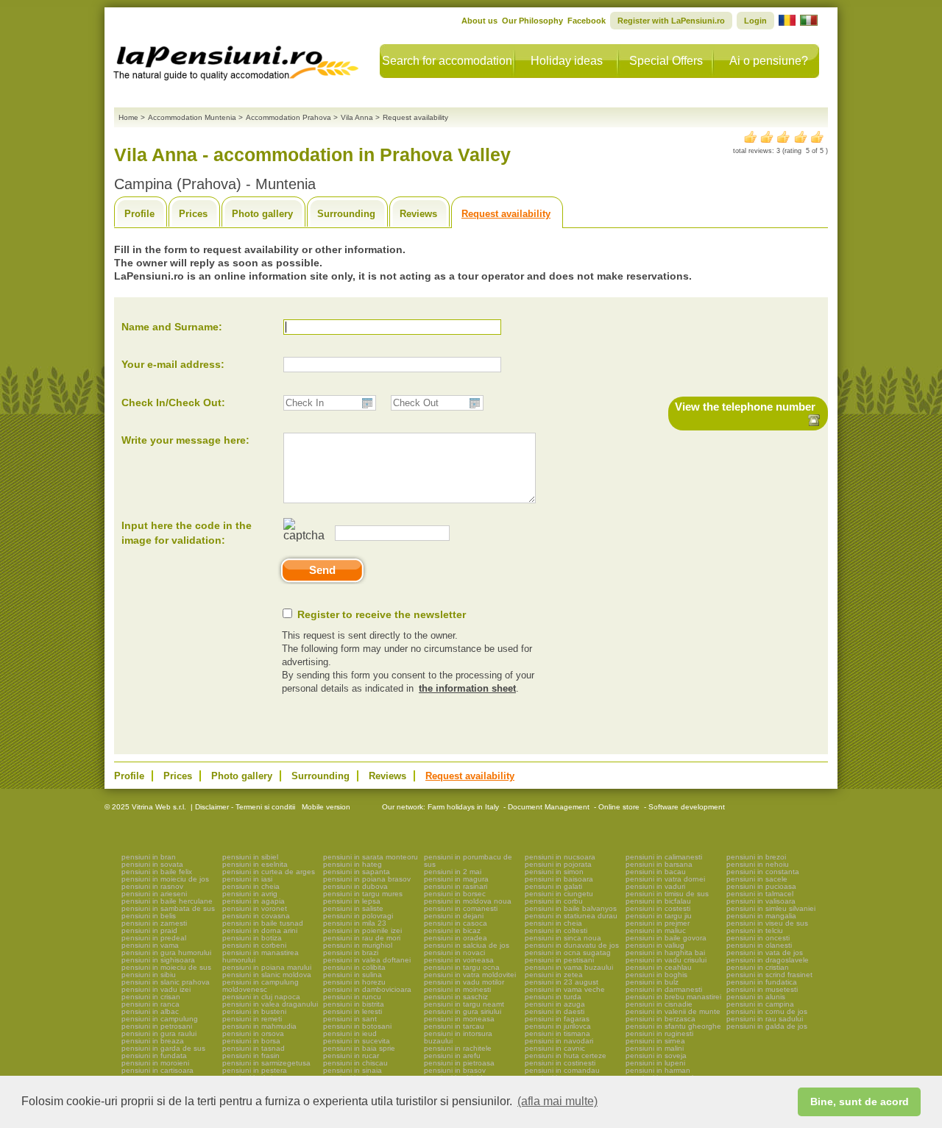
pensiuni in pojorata (558, 864)
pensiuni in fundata (154, 1055)
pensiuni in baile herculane (167, 901)
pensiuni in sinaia (352, 1070)
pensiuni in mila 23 (354, 923)
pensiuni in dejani (454, 916)
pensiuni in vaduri (655, 886)
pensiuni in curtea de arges (268, 872)
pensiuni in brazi (350, 952)
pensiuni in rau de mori (361, 938)
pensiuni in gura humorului (166, 952)
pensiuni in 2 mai (452, 872)
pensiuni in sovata (152, 864)
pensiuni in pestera (254, 1070)
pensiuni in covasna (256, 916)
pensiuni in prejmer (658, 923)
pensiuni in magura (456, 879)
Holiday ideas (567, 60)
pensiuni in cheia (251, 886)
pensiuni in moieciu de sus (166, 967)
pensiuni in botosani (357, 1026)
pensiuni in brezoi (756, 857)
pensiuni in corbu (554, 901)
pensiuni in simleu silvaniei (770, 908)
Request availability (505, 213)
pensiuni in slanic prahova (165, 982)
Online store (619, 807)
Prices (193, 213)
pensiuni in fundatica (761, 982)
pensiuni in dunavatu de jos (572, 945)
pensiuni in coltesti (556, 930)
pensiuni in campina (760, 1004)
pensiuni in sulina (352, 975)
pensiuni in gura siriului (462, 1011)
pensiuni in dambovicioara (367, 989)
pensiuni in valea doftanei (367, 960)
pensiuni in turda (553, 997)
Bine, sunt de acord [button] (859, 1101)
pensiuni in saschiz (456, 997)
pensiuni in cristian (757, 967)
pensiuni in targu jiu (659, 916)
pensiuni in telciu (754, 930)
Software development (686, 807)
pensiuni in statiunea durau (571, 916)
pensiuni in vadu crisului (666, 960)
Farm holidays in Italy (463, 807)
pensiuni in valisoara (761, 901)
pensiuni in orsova (253, 1033)
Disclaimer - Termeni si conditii (245, 807)
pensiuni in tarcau (454, 1026)
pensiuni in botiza (252, 938)
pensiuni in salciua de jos (466, 945)
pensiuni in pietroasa (459, 1063)
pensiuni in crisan (150, 997)
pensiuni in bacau (656, 872)
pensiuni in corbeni (254, 945)
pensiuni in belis (148, 916)
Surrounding (346, 213)
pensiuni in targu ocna (462, 967)
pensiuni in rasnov (152, 886)
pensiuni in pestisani (559, 960)
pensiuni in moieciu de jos (165, 879)
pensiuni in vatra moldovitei (470, 975)
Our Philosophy (532, 20)
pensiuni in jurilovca (558, 1026)
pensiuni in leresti (352, 1011)
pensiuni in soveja (656, 1055)
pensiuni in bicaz (452, 930)
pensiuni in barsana (659, 864)
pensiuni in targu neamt (464, 1004)
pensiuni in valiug (655, 945)
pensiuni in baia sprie (359, 1048)
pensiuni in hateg (352, 864)
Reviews (418, 213)
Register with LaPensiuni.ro (671, 20)
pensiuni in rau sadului (764, 1019)
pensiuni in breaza (152, 1041)
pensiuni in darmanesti (664, 989)
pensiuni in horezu (354, 982)
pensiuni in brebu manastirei (673, 997)
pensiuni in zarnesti (154, 923)
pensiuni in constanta (762, 872)
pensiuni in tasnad (253, 1048)
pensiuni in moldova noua (467, 901)
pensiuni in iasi (247, 879)
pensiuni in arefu (452, 1055)
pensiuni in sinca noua (563, 938)
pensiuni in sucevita (356, 1041)
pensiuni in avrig (249, 894)
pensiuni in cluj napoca (261, 997)
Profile (139, 213)
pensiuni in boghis (656, 975)
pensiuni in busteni (254, 1011)
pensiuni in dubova (355, 886)
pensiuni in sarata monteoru (370, 857)
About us (479, 20)
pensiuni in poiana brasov (367, 879)
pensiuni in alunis (755, 997)
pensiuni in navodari (559, 1041)
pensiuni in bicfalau (658, 901)
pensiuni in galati (553, 886)
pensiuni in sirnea (655, 1041)
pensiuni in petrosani (156, 1026)
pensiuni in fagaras (557, 1019)
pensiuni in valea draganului (270, 1004)
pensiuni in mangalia (761, 916)
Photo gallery (262, 213)
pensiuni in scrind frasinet (769, 975)
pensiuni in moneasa (459, 1019)
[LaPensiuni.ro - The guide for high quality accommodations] (238, 59)
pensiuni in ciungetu (559, 894)
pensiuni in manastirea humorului (260, 956)
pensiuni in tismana (557, 1033)
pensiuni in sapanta (356, 872)
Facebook (586, 20)
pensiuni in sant (350, 1019)
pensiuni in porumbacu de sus (468, 860)
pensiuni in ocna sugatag (568, 952)
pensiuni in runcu (352, 997)
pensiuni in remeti (252, 1019)
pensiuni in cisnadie (659, 1004)
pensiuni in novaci (454, 952)
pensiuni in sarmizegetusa (266, 1063)
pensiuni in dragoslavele (767, 960)
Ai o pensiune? (768, 60)
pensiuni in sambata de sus (168, 908)
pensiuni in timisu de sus (667, 894)
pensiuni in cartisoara (157, 1070)
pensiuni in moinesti (457, 989)
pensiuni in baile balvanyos (571, 908)
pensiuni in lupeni (655, 1063)
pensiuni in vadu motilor (464, 982)
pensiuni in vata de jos (764, 952)
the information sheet (467, 688)
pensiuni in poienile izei (362, 930)
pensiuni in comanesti (460, 908)
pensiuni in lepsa (351, 901)
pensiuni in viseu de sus (767, 923)
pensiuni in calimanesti (664, 857)
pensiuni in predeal (153, 938)
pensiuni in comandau (562, 1070)
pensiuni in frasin (251, 1055)
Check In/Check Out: (173, 402)
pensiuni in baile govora (666, 938)
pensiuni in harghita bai (665, 952)
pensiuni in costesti (658, 908)
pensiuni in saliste (353, 908)
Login (755, 20)
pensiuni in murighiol (357, 945)
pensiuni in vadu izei (156, 989)
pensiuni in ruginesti (659, 1033)
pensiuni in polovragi (358, 916)
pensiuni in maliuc (656, 930)
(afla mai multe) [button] (557, 1101)
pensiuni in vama (150, 945)
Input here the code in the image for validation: (186, 532)
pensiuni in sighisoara (158, 960)
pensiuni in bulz (652, 982)
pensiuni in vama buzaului (569, 967)
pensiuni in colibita (354, 967)
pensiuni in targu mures (363, 894)
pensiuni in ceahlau (659, 967)
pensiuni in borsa (251, 1041)
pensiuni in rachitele (458, 1048)
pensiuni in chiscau (355, 1063)
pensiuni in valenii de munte (673, 1011)
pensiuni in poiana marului (266, 967)
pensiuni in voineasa (459, 960)
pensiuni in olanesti (759, 945)
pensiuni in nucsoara (560, 857)
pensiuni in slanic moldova (266, 975)
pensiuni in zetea (554, 975)
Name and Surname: (171, 327)
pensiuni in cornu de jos (766, 1011)
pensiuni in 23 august (561, 982)
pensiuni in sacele (756, 879)
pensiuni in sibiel (250, 857)
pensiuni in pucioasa (761, 886)
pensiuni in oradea (455, 938)
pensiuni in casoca (455, 923)
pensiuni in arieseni (154, 894)
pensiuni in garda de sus (163, 1048)
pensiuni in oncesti (758, 938)
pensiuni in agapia (253, 901)
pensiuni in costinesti (560, 1063)
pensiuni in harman (658, 1070)
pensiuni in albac (150, 1011)
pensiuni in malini (655, 1048)
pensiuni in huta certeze (565, 1055)
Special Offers (666, 60)
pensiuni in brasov (455, 1070)
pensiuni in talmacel (759, 894)
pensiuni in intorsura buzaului (458, 1037)
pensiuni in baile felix (156, 872)
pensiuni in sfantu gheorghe (673, 1026)
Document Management (548, 807)
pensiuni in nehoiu (757, 864)
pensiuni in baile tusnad (262, 923)
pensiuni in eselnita (255, 864)
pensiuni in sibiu (148, 975)
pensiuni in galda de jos (766, 1026)
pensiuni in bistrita (353, 1004)
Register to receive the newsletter (381, 614)
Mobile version (325, 807)
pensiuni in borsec (455, 894)
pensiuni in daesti (554, 1011)
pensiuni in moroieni (155, 1063)
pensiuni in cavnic (555, 1048)
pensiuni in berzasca (660, 1019)
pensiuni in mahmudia (259, 1026)
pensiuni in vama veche (565, 989)
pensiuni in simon (554, 872)
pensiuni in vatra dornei (665, 879)
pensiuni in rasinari (455, 886)
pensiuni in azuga (555, 1004)
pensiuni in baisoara (559, 879)
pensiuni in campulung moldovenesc (260, 985)
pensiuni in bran (148, 857)
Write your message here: (185, 440)
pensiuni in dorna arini (259, 930)
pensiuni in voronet (254, 908)
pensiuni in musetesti (762, 989)
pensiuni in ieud (350, 1033)
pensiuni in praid (149, 930)
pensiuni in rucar (351, 1055)
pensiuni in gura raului (158, 1033)
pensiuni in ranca (150, 1004)
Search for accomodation (447, 60)
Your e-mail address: (172, 364)
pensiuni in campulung (159, 1019)
